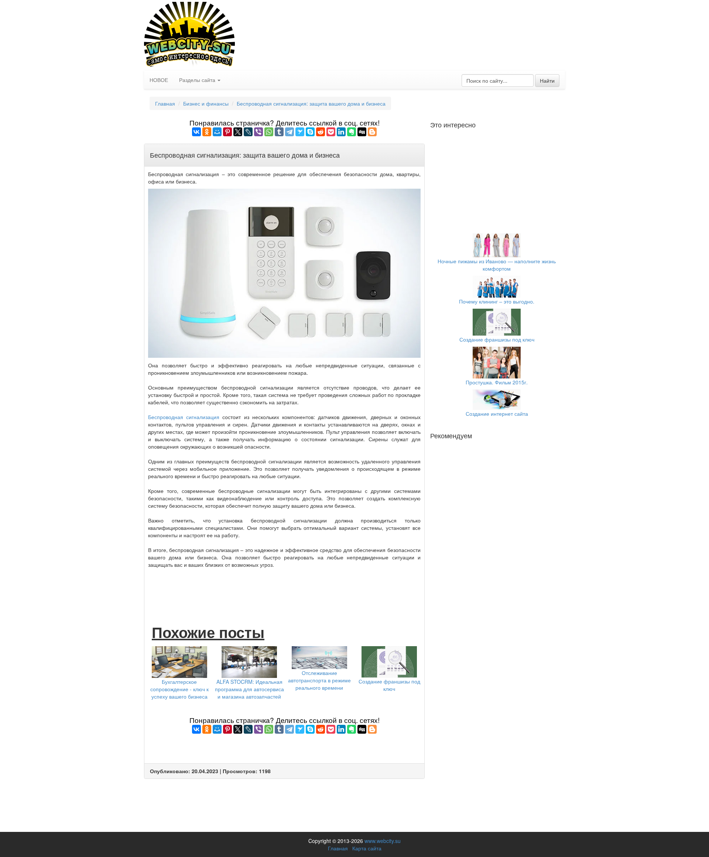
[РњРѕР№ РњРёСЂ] (217, 131)
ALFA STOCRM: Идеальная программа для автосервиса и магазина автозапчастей (249, 689)
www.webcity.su (382, 840)
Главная (165, 103)
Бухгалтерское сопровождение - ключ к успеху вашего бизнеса (179, 689)
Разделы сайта (198, 79)
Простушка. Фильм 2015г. (497, 382)
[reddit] (320, 131)
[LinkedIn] (341, 131)
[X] (237, 131)
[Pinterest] (227, 131)
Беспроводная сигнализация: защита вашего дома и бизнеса (311, 103)
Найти (547, 80)
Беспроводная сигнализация (183, 417)
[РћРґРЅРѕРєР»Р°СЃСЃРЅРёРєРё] (206, 131)
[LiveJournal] (248, 131)
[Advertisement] (284, 588)
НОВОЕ (159, 79)
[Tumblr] (279, 131)
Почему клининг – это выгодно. (496, 301)
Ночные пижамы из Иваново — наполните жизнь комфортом (497, 264)
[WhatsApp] (268, 131)
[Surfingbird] (299, 131)
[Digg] (361, 131)
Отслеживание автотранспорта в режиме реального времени (319, 680)
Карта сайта (366, 848)
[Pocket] (330, 131)
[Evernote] (351, 131)
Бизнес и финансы (206, 103)
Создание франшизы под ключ (389, 685)
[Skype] (310, 131)
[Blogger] (372, 131)
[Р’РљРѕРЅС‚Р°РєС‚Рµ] (196, 131)
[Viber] (258, 131)
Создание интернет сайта (497, 413)
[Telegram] (289, 131)
